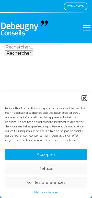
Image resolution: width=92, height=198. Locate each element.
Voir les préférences (46, 182)
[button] (84, 98)
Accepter (46, 154)
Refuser (46, 168)
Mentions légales (46, 192)
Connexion (75, 6)
